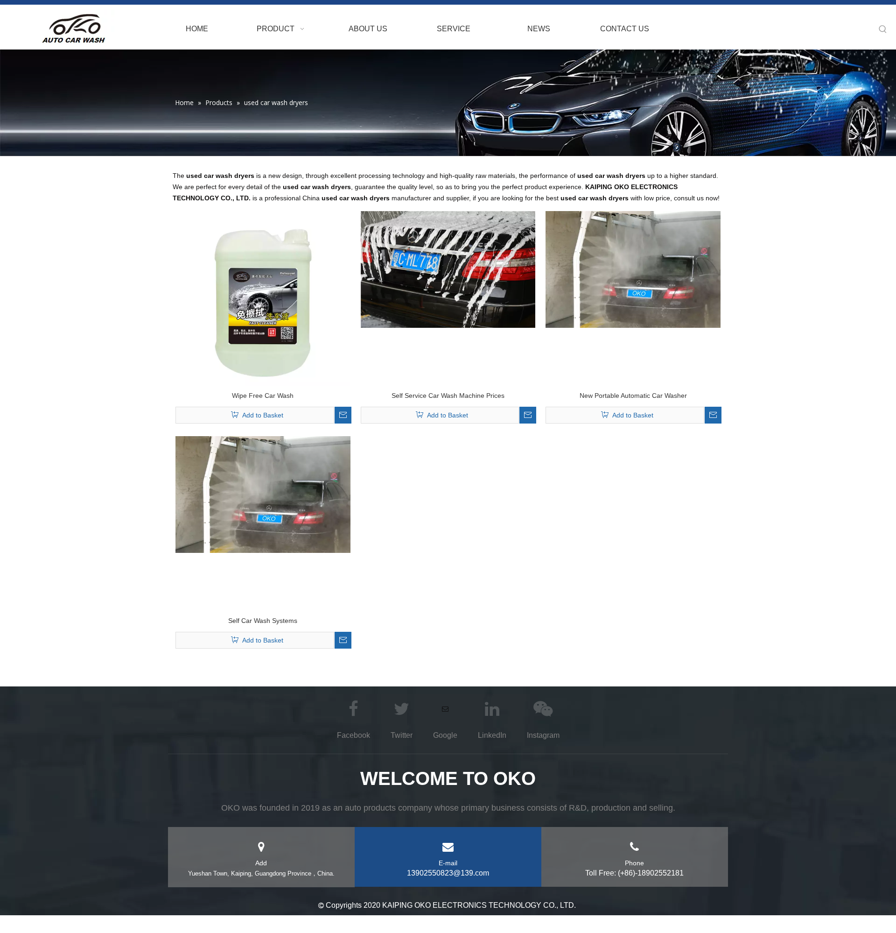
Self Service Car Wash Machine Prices (448, 395)
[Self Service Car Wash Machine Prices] (448, 269)
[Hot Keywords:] (883, 29)
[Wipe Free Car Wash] (262, 298)
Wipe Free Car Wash (263, 395)
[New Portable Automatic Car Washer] (633, 269)
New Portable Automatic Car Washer (633, 395)
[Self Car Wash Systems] (262, 494)
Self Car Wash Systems (262, 620)
